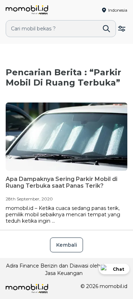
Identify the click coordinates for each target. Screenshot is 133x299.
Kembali (66, 245)
